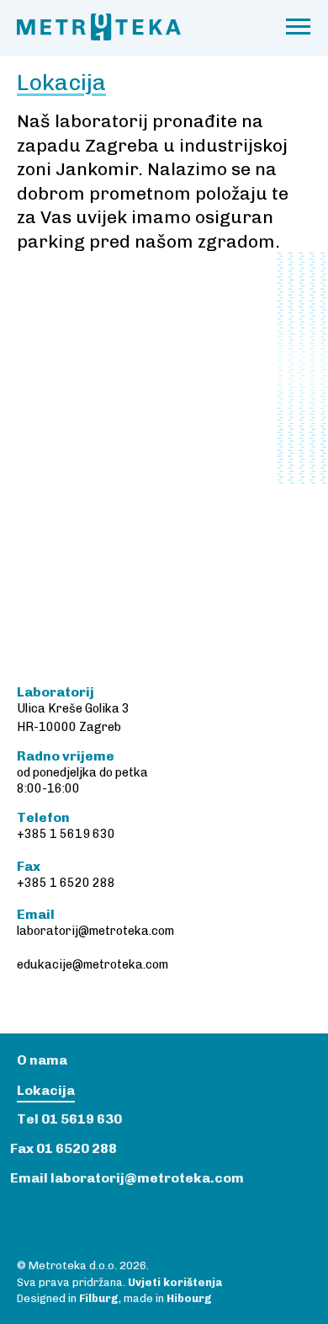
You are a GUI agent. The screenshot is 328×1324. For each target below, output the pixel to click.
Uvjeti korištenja (175, 1282)
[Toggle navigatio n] (298, 28)
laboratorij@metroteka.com (95, 931)
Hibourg (189, 1298)
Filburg (99, 1298)
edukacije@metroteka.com (92, 965)
